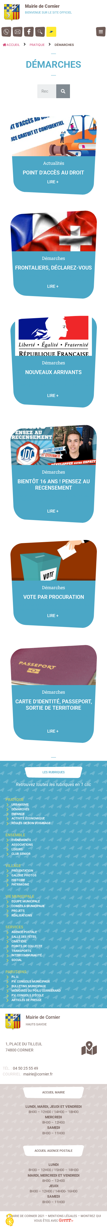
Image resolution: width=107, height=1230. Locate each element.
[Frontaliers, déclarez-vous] (53, 229)
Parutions (16, 972)
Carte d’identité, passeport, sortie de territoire (53, 704)
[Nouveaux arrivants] (53, 333)
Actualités (53, 163)
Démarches (53, 258)
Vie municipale (19, 896)
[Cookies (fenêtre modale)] (9, 1220)
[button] (101, 31)
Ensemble (15, 835)
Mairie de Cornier (42, 6)
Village (13, 865)
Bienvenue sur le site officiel (48, 12)
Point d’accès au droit (53, 172)
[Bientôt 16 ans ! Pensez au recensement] (53, 442)
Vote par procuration (53, 597)
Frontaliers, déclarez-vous (53, 268)
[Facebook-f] (29, 32)
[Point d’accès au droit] (53, 133)
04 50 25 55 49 (25, 1068)
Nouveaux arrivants (53, 372)
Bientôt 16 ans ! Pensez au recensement (54, 484)
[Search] (63, 91)
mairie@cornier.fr (38, 1074)
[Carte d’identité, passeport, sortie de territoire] (53, 662)
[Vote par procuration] (53, 558)
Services (14, 927)
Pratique (37, 45)
